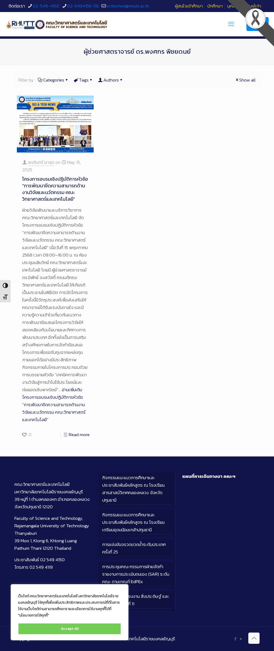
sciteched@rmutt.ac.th (127, 5)
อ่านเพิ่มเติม (54, 404)
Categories (53, 79)
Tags (84, 79)
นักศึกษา (215, 5)
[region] (69, 612)
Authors (111, 79)
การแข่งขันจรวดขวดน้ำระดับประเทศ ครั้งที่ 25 (134, 548)
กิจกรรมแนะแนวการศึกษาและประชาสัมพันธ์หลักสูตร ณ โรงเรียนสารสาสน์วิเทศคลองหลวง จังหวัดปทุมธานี (133, 488)
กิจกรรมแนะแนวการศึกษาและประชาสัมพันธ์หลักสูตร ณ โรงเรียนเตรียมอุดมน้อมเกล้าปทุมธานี (133, 522)
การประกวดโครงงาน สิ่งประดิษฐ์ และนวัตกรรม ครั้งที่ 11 (135, 600)
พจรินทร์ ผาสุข (41, 162)
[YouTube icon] (241, 639)
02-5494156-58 (83, 5)
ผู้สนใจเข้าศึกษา (189, 5)
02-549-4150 (46, 5)
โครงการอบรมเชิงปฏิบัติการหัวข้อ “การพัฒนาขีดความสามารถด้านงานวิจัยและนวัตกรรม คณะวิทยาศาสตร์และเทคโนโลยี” (55, 189)
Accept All (70, 628)
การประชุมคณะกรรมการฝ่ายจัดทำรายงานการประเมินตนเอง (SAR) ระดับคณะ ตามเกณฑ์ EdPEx (135, 574)
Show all (247, 79)
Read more (79, 434)
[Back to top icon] (254, 638)
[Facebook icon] (235, 639)
